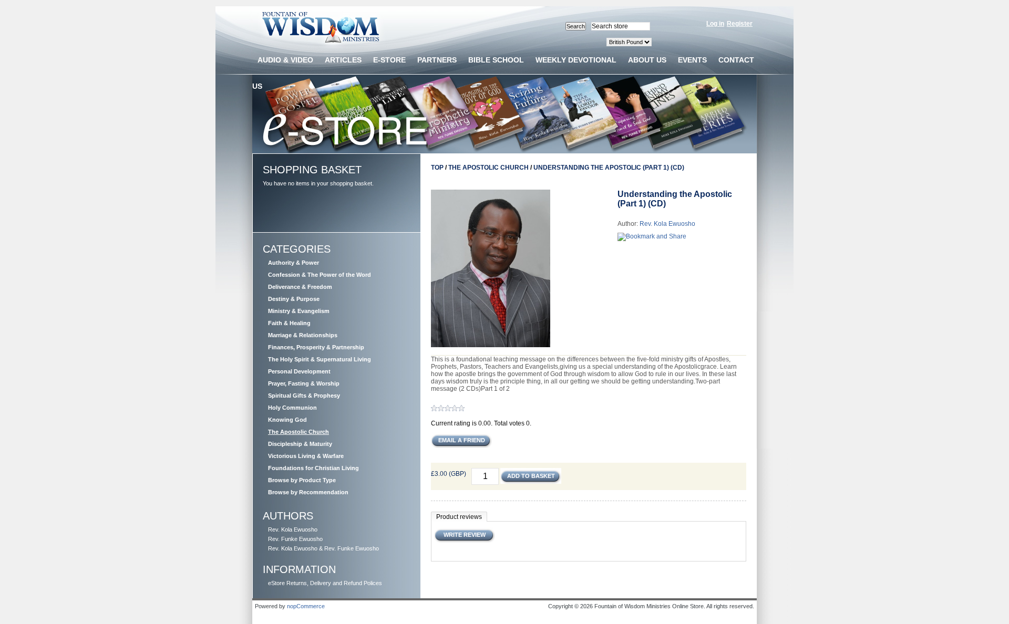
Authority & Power (293, 262)
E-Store (389, 60)
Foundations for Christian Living (313, 468)
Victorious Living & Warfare (306, 456)
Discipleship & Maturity (300, 444)
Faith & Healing (289, 323)
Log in (715, 23)
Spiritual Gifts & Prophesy (304, 395)
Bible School (496, 60)
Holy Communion (292, 407)
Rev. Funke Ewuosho (295, 539)
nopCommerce (306, 606)
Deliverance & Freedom (300, 287)
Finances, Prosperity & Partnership (316, 347)
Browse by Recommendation (308, 492)
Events (692, 60)
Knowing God (287, 420)
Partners (437, 60)
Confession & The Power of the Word (319, 275)
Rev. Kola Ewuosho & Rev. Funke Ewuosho (323, 548)
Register (740, 23)
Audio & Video (285, 60)
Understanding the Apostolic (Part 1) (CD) (608, 167)
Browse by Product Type (302, 480)
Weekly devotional (576, 60)
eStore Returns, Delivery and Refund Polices (325, 583)
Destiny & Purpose (294, 299)
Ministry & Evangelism (299, 311)
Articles (343, 60)
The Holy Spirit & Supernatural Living (319, 359)
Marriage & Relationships (302, 335)
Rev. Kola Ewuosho (292, 529)
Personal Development (299, 371)
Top (437, 167)
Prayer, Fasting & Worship (303, 383)
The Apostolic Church (298, 432)
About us (647, 60)
